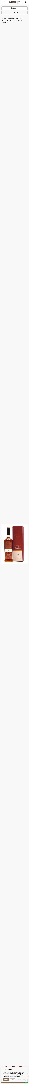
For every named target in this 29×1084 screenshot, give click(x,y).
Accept (6, 1079)
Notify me (15, 12)
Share (14, 8)
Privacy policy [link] (22, 1079)
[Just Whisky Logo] (14, 2)
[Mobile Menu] (3, 2)
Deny (12, 1079)
